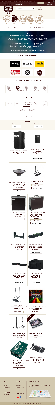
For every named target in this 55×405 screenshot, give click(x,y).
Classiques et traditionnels (39, 19)
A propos (6, 390)
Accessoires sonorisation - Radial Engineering (19, 360)
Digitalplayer (39, 403)
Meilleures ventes (20, 389)
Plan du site (6, 396)
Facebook (20, 397)
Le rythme (30, 19)
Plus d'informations (49, 2)
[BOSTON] (40, 63)
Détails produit (19, 156)
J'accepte (40, 3)
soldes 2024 (48, 19)
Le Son (14, 19)
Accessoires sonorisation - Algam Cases (18, 212)
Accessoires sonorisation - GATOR (19, 273)
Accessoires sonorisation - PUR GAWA (37, 180)
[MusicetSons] (40, 72)
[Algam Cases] (15, 63)
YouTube (17, 397)
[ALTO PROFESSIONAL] (27, 63)
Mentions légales (7, 387)
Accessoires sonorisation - (37, 148)
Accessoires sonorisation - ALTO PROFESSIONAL (19, 150)
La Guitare (6, 19)
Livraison (5, 385)
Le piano (22, 19)
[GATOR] (15, 72)
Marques (18, 390)
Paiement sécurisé (7, 392)
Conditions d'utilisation (8, 389)
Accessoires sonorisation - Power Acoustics (19, 182)
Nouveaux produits (20, 387)
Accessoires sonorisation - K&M (36, 244)
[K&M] (27, 72)
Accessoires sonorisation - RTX (17, 303)
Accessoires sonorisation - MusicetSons (36, 212)
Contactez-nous (7, 394)
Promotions (18, 385)
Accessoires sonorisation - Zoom (36, 332)
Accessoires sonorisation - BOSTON (19, 244)
